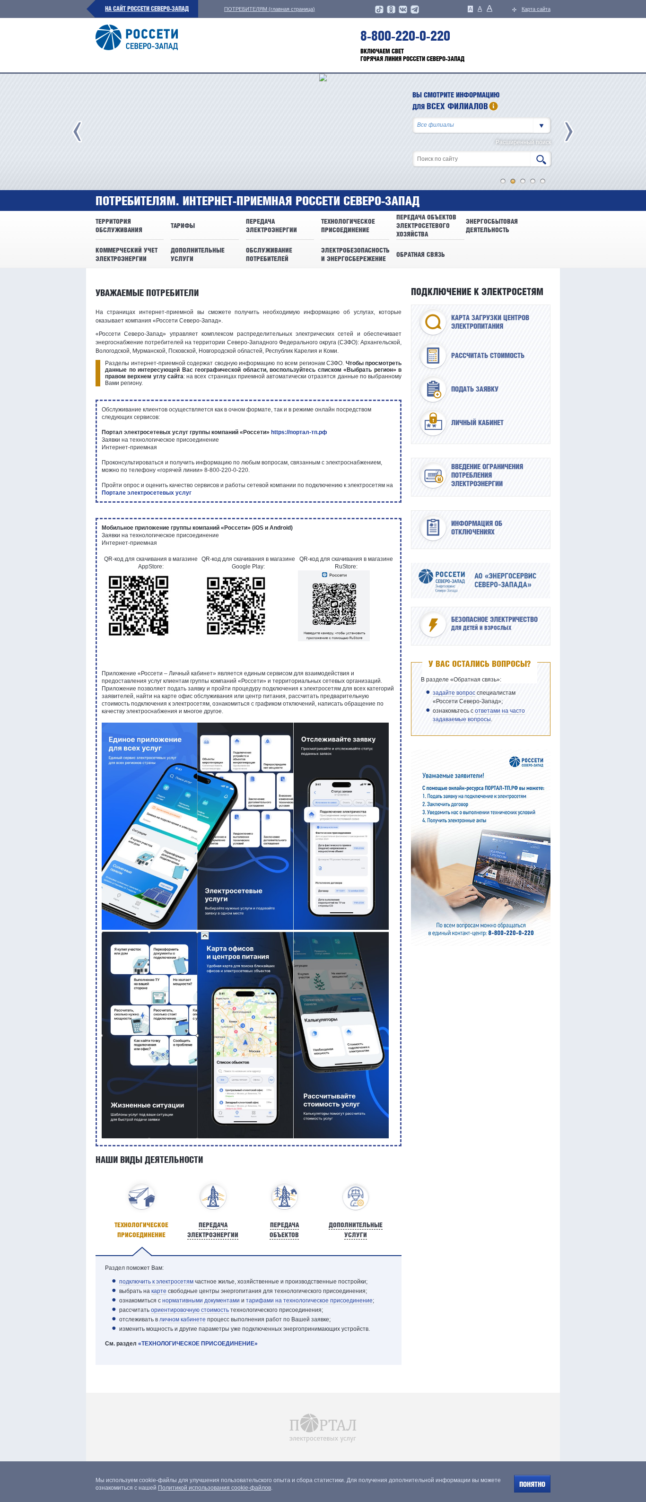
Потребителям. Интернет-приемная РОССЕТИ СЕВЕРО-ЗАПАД (257, 201)
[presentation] (141, 1209)
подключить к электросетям (156, 1281)
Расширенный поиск (523, 143)
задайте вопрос (454, 693)
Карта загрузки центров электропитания (490, 322)
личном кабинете (182, 1319)
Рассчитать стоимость (487, 355)
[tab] (141, 1209)
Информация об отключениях (476, 527)
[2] (513, 181)
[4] (533, 181)
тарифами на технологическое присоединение (309, 1300)
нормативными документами (201, 1300)
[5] (543, 181)
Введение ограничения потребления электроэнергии (487, 475)
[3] (523, 181)
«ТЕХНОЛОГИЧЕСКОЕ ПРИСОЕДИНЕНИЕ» (198, 1343)
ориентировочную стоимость (190, 1310)
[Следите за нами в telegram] (414, 12)
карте (158, 1291)
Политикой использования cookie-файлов (214, 1488)
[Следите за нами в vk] (403, 12)
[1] (503, 181)
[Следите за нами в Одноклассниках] (391, 12)
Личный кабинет (477, 423)
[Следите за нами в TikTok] (379, 12)
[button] (541, 125)
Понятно (532, 1484)
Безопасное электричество (494, 623)
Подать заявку (474, 389)
